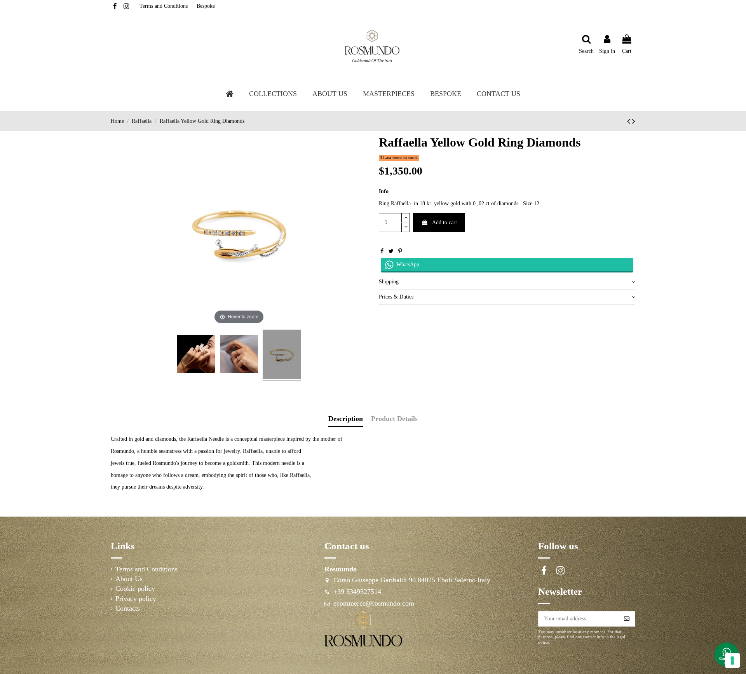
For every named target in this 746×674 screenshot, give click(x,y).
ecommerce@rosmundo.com (373, 603)
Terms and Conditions (164, 6)
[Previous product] (629, 121)
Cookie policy (135, 588)
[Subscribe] (627, 618)
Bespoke (206, 6)
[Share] (381, 251)
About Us (129, 579)
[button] (330, 93)
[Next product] (633, 121)
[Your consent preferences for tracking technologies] (732, 660)
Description (345, 419)
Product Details (394, 419)
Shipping (389, 282)
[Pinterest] (400, 251)
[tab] (507, 282)
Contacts (127, 608)
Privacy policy (135, 598)
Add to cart (444, 222)
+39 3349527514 (357, 591)
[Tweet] (391, 251)
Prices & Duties (396, 297)
